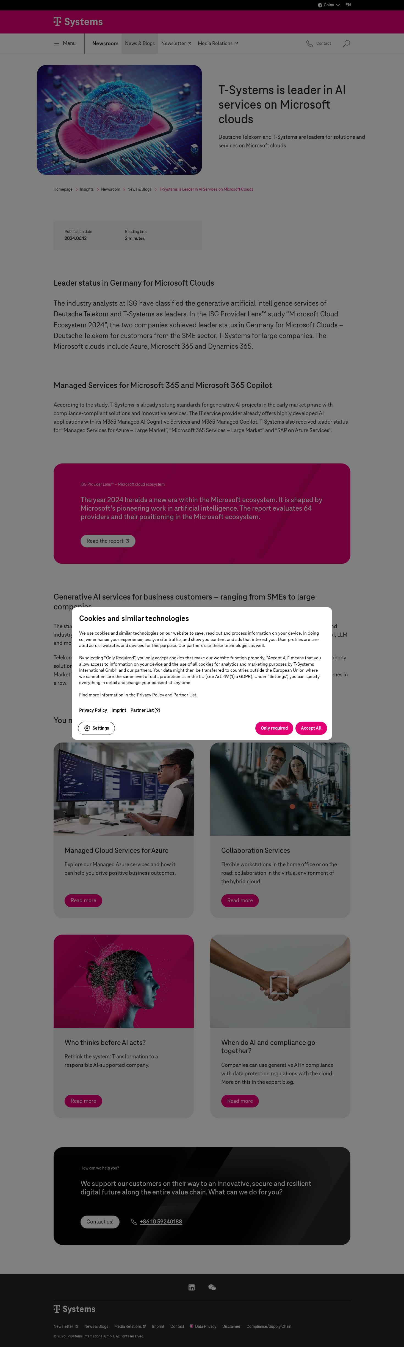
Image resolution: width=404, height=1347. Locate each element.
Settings (101, 728)
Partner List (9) (145, 710)
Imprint (119, 710)
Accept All (311, 728)
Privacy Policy (93, 710)
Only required (274, 728)
